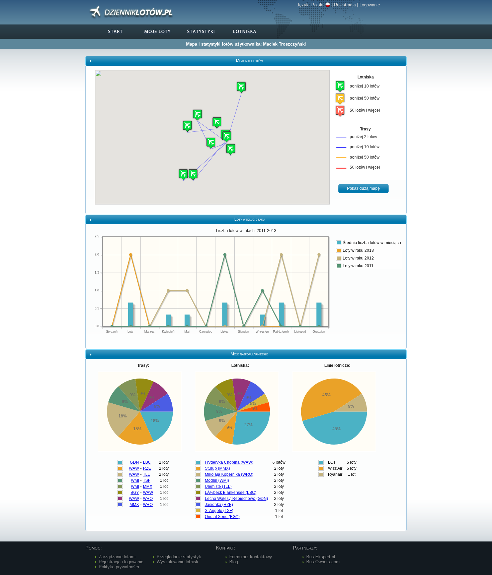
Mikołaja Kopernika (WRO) (229, 474)
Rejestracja (345, 4)
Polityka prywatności (119, 566)
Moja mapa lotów (249, 60)
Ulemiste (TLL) (218, 486)
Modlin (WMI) (217, 480)
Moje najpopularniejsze (249, 354)
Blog (233, 561)
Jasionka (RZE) (219, 504)
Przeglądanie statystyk (179, 556)
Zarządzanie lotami (117, 556)
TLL (146, 474)
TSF (146, 480)
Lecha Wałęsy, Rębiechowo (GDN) (236, 498)
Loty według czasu (249, 219)
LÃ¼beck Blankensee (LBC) (230, 492)
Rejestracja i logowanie (121, 561)
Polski (317, 4)
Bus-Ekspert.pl (320, 556)
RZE (147, 468)
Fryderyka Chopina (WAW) (229, 462)
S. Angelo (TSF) (219, 510)
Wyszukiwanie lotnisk (177, 561)
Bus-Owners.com (323, 561)
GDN (134, 462)
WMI (135, 480)
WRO (148, 498)
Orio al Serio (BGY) (222, 516)
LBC (147, 462)
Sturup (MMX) (217, 468)
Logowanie (369, 4)
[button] (226, 136)
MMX (147, 486)
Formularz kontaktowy (250, 556)
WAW (134, 468)
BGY (135, 492)
